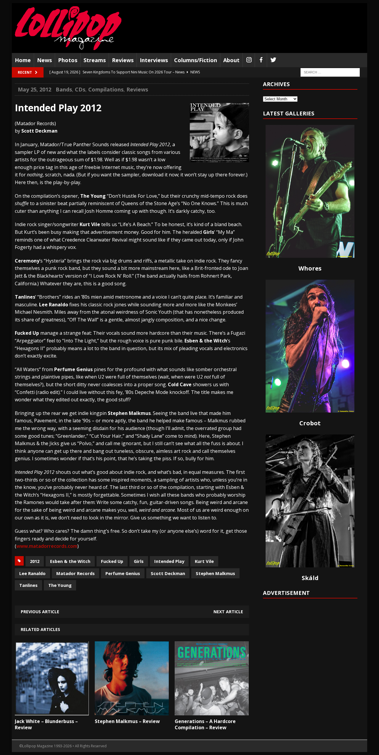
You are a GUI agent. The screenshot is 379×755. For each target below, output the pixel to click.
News (44, 60)
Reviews (123, 60)
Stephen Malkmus (215, 573)
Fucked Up (112, 561)
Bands (64, 89)
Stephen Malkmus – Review (127, 721)
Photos (67, 60)
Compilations (105, 89)
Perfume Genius (122, 573)
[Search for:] (330, 72)
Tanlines (28, 585)
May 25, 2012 (34, 89)
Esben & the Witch (70, 561)
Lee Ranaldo (32, 573)
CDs (80, 89)
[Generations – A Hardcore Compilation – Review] (212, 710)
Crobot (310, 423)
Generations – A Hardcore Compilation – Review (205, 724)
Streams (94, 60)
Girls (139, 561)
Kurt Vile (204, 561)
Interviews (154, 60)
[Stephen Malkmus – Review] (132, 710)
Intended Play (169, 561)
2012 (34, 561)
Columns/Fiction (195, 60)
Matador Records (75, 573)
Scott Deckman (168, 573)
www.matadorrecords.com (46, 546)
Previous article (40, 611)
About (231, 60)
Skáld (310, 578)
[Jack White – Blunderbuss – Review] (52, 710)
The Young (60, 585)
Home (23, 60)
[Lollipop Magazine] (68, 28)
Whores (310, 268)
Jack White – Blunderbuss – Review (46, 724)
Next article (228, 611)
